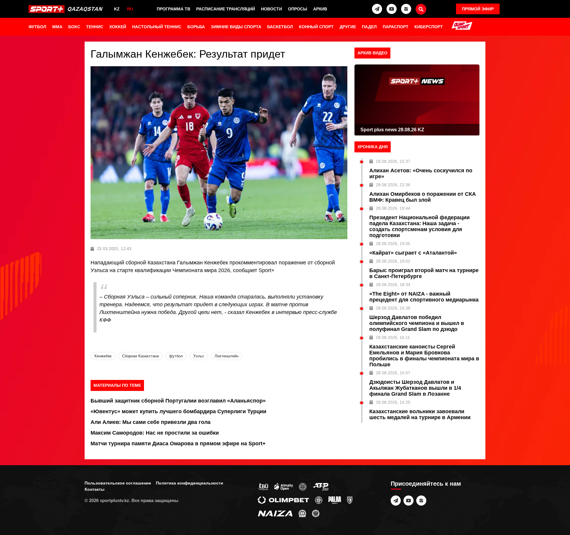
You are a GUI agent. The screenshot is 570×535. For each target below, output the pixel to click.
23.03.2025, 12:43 (114, 249)
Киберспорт (428, 26)
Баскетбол (280, 26)
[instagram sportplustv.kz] (406, 9)
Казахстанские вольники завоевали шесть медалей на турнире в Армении (420, 414)
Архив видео (372, 52)
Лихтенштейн (226, 356)
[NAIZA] (275, 513)
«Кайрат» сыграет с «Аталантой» (413, 253)
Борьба (196, 26)
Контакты (94, 489)
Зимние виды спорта (236, 26)
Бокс (74, 26)
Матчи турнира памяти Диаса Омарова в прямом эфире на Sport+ (178, 443)
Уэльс (198, 356)
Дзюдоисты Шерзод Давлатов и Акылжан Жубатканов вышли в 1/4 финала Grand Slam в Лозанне (415, 388)
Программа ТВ (173, 9)
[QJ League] (349, 499)
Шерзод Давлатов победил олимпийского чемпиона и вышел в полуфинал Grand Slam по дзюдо (416, 323)
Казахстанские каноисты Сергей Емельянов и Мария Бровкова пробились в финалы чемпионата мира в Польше (424, 355)
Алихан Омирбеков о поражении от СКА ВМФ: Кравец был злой (422, 197)
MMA (57, 26)
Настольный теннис (156, 26)
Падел (369, 26)
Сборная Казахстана (140, 356)
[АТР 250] (320, 486)
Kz (117, 9)
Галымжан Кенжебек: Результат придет (188, 54)
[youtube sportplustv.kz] (392, 9)
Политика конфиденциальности (189, 483)
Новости (271, 9)
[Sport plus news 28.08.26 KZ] (416, 99)
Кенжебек (103, 356)
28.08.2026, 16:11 (393, 337)
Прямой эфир (478, 9)
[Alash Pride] (315, 513)
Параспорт (395, 26)
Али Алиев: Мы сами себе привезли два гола (150, 422)
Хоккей (117, 26)
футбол (176, 356)
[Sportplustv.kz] (66, 8)
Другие (348, 26)
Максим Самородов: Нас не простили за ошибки (155, 433)
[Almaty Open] (283, 486)
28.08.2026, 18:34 (393, 284)
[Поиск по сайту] (421, 9)
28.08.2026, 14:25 (393, 402)
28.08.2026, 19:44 (393, 208)
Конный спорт (316, 26)
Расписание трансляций (225, 9)
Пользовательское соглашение (118, 483)
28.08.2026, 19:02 (393, 261)
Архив (320, 9)
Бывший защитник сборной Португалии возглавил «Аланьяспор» (178, 401)
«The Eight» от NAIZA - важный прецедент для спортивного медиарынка (424, 297)
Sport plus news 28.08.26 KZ (392, 129)
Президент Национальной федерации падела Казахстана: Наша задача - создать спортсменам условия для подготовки (419, 226)
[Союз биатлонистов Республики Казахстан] (263, 486)
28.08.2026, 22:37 (393, 161)
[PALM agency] (334, 499)
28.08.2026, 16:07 (393, 372)
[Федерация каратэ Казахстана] (302, 513)
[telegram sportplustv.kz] (377, 9)
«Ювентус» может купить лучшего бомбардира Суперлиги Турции (178, 411)
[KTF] (302, 486)
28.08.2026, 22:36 (393, 184)
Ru (130, 9)
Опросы (297, 9)
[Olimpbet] (283, 499)
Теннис (94, 26)
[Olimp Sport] (462, 26)
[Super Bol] (318, 499)
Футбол (37, 26)
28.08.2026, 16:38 (393, 308)
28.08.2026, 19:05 (393, 243)
